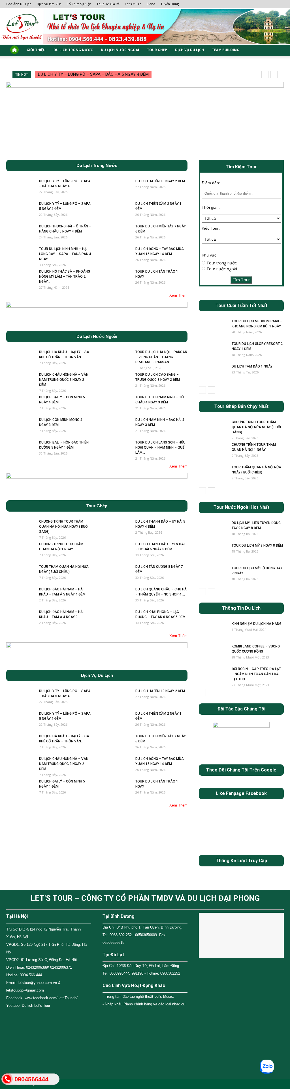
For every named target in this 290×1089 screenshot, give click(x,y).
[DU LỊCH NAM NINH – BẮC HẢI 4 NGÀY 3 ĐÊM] (117, 427)
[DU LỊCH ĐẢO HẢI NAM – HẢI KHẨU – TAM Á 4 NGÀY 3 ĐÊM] (20, 619)
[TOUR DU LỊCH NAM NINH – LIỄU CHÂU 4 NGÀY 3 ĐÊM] (117, 404)
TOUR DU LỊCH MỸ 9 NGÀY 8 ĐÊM (257, 545)
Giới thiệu (36, 50)
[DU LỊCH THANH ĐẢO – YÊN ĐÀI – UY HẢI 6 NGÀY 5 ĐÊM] (117, 551)
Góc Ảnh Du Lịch (18, 4)
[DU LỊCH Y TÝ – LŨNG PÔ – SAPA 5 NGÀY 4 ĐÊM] (20, 211)
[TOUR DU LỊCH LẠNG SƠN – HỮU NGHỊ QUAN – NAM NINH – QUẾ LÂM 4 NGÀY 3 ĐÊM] (117, 450)
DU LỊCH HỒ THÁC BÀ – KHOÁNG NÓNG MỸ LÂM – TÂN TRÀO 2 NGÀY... (64, 276)
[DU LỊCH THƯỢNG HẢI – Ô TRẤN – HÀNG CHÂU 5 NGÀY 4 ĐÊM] (20, 234)
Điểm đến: (211, 183)
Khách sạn (20, 60)
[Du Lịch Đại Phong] (145, 26)
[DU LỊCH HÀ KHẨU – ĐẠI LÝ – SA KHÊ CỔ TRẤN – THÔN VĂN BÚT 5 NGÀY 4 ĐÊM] (20, 359)
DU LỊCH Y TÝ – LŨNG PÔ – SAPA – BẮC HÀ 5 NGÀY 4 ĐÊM (93, 74)
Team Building (225, 50)
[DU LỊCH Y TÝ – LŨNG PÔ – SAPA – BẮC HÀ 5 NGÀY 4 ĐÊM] (20, 188)
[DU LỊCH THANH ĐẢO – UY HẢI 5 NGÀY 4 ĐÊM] (117, 529)
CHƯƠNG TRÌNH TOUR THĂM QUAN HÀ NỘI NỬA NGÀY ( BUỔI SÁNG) (63, 526)
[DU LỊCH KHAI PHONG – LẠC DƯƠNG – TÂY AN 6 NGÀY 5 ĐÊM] (117, 619)
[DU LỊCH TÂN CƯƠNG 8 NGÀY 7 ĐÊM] (117, 574)
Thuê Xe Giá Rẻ (108, 4)
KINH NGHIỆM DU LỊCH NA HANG (257, 624)
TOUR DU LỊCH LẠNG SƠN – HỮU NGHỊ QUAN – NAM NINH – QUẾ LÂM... (160, 447)
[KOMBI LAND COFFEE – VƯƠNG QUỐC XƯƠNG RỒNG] (213, 654)
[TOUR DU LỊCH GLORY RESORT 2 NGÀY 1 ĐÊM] (213, 351)
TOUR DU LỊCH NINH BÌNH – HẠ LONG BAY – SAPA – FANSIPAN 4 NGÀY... (65, 254)
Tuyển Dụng (170, 4)
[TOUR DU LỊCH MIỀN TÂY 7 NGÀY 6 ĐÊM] (117, 234)
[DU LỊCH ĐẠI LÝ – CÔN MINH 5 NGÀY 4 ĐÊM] (20, 404)
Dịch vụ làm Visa (49, 4)
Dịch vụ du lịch (189, 50)
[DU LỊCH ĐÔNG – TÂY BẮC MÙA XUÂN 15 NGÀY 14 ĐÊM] (117, 256)
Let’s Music (133, 4)
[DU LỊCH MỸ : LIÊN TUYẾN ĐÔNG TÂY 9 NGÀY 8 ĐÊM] (213, 530)
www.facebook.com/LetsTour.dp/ (51, 998)
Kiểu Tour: (211, 228)
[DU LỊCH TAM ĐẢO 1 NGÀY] (213, 374)
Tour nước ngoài (221, 268)
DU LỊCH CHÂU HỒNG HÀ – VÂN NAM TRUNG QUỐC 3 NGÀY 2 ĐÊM (63, 380)
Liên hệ (44, 60)
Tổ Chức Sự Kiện (79, 4)
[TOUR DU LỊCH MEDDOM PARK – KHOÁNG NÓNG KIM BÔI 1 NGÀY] (213, 328)
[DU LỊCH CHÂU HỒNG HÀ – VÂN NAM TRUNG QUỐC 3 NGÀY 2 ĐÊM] (20, 382)
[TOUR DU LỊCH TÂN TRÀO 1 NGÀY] (117, 279)
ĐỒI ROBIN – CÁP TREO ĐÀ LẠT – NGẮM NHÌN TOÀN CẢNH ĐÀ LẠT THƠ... (256, 674)
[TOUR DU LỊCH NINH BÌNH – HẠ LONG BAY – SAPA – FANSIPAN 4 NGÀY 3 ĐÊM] (20, 256)
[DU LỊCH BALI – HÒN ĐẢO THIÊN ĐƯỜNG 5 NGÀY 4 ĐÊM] (20, 450)
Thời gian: (211, 207)
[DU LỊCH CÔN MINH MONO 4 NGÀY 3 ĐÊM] (20, 427)
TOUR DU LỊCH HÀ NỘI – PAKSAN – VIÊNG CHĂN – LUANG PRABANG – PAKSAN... (161, 357)
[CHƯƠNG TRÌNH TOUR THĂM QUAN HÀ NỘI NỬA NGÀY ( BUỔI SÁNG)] (20, 529)
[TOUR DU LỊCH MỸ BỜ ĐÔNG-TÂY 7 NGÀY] (213, 575)
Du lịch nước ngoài (120, 50)
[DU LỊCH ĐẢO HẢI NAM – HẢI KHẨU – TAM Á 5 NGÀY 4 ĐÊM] (20, 597)
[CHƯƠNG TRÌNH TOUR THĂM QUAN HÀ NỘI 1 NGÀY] (20, 551)
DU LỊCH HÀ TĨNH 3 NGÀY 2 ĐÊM (160, 181)
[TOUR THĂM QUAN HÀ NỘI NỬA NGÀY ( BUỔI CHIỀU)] (20, 574)
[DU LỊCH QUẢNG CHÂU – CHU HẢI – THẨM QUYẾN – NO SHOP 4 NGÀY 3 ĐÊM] (117, 597)
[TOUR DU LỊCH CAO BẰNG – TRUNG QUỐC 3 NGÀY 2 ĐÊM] (117, 382)
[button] (277, 50)
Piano (151, 4)
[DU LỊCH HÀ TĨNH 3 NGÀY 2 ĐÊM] (117, 188)
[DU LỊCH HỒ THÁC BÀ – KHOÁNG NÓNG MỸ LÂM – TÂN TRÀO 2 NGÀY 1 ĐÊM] (20, 279)
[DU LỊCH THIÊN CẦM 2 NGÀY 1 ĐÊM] (117, 211)
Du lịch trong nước (73, 50)
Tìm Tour (241, 279)
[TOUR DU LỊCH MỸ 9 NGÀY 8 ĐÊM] (213, 553)
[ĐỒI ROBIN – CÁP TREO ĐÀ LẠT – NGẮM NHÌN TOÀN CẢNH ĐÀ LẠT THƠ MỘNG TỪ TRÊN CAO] (213, 676)
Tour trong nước (221, 263)
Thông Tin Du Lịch (241, 608)
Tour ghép (157, 50)
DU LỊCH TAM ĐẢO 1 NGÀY (252, 366)
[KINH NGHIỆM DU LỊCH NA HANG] (213, 631)
